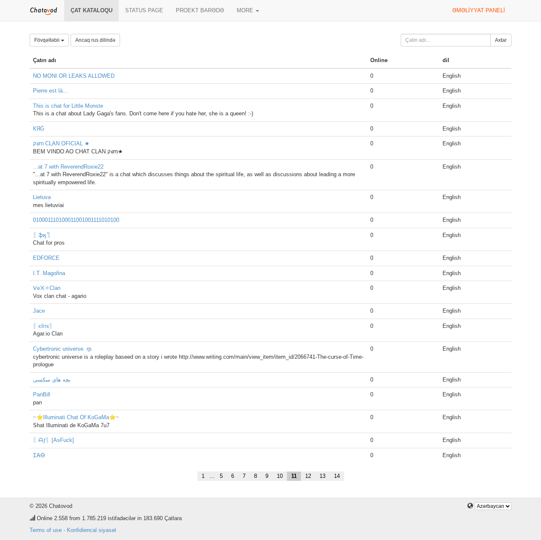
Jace (39, 311)
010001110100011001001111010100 (76, 220)
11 (294, 476)
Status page (144, 10)
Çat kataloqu (91, 10)
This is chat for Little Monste (68, 106)
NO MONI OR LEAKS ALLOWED (74, 76)
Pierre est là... (50, 90)
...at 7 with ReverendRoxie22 (68, 167)
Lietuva (42, 197)
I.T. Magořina (49, 273)
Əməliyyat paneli (478, 10)
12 (308, 476)
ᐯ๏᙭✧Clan (46, 288)
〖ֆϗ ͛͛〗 (43, 235)
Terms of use (46, 530)
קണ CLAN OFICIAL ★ (61, 143)
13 (322, 476)
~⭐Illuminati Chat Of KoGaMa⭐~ (76, 417)
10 (280, 476)
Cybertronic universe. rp (62, 349)
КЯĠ (38, 128)
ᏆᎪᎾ (39, 455)
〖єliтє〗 (44, 326)
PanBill (41, 394)
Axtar (501, 40)
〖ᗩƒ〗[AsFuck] (53, 440)
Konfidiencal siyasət (91, 530)
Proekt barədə (200, 10)
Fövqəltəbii (47, 40)
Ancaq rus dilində (95, 40)
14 (337, 476)
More (246, 10)
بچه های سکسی (52, 379)
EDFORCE (46, 258)
